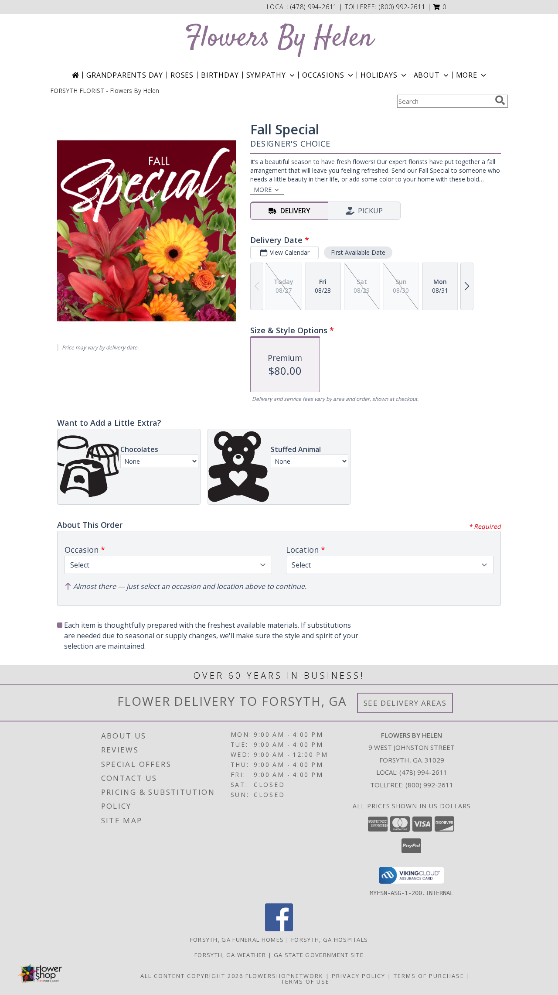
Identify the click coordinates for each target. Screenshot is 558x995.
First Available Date (358, 252)
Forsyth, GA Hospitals (329, 940)
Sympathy (266, 75)
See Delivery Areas (405, 703)
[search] (500, 100)
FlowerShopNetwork (284, 976)
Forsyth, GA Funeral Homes (237, 940)
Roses (182, 75)
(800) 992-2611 (402, 7)
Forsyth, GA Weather (230, 955)
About (427, 75)
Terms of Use (305, 981)
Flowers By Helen (279, 38)
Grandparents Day (124, 75)
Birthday (219, 75)
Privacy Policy (358, 976)
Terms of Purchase (429, 976)
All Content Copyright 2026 (191, 976)
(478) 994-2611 (314, 7)
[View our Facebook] (279, 929)
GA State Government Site (319, 955)
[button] (439, 7)
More (466, 75)
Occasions (323, 75)
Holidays (379, 75)
